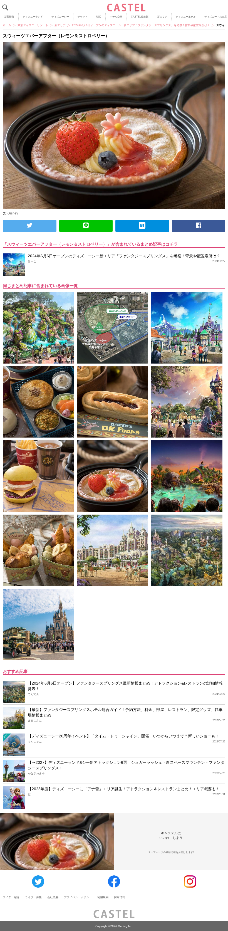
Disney (13, 213)
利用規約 (102, 897)
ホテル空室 (116, 16)
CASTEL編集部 (139, 16)
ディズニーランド (33, 16)
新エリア (162, 16)
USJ (98, 16)
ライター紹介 (11, 897)
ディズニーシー (60, 16)
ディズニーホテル (186, 16)
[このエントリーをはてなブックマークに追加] (142, 226)
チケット (83, 16)
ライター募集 (33, 897)
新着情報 (9, 16)
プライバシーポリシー (78, 897)
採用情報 (119, 897)
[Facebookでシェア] (198, 226)
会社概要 (52, 897)
